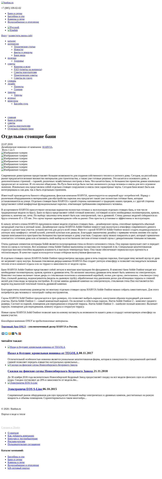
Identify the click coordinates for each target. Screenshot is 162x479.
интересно (13, 43)
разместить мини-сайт (20, 35)
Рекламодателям (16, 441)
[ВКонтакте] (3, 333)
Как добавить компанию (21, 435)
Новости (18, 49)
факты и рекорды (23, 52)
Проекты (19, 86)
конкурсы (13, 100)
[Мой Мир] (13, 333)
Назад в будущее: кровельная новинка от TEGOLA (43, 353)
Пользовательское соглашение (24, 444)
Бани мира (19, 55)
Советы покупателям (25, 72)
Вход (4, 35)
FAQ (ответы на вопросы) (28, 69)
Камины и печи (16, 19)
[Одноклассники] (9, 333)
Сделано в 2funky (10, 427)
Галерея (18, 89)
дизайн (11, 83)
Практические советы (25, 75)
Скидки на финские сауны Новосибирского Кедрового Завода (51, 371)
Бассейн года (21, 103)
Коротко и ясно (22, 66)
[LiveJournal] (16, 333)
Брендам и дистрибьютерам (22, 438)
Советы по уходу (23, 78)
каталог (12, 41)
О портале (13, 432)
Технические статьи (24, 46)
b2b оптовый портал (19, 468)
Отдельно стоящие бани (21, 128)
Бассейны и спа (16, 16)
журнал (12, 98)
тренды (12, 92)
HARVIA (47, 147)
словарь (12, 80)
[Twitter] (6, 333)
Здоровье (19, 61)
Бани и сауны (15, 13)
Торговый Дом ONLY (13, 326)
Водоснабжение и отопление (23, 22)
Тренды (18, 95)
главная (12, 117)
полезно (12, 58)
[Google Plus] (19, 333)
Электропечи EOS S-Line (25, 389)
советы (11, 63)
